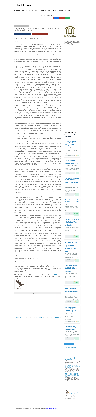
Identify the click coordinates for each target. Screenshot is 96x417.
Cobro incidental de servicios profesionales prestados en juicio (71, 328)
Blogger (51, 413)
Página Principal (39, 317)
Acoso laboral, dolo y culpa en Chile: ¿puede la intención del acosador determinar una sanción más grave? (72, 181)
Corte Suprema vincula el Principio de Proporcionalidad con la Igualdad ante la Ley (72, 383)
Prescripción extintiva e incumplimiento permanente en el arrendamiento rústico (71, 143)
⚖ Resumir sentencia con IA (22, 34)
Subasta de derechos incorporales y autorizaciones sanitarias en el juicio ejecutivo (71, 291)
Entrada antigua (58, 317)
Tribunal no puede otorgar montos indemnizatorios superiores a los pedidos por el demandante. (72, 366)
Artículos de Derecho (68, 348)
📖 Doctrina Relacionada (40, 34)
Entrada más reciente (18, 317)
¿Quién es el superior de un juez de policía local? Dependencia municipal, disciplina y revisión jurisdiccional (72, 222)
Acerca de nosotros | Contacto (70, 347)
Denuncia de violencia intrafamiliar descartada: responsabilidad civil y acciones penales (71, 309)
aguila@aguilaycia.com (51, 408)
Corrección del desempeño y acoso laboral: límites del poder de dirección (72, 201)
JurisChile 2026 (23, 5)
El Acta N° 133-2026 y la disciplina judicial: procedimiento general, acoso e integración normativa (71, 268)
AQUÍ (55, 274)
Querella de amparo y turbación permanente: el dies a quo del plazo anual (72, 162)
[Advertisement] (37, 306)
